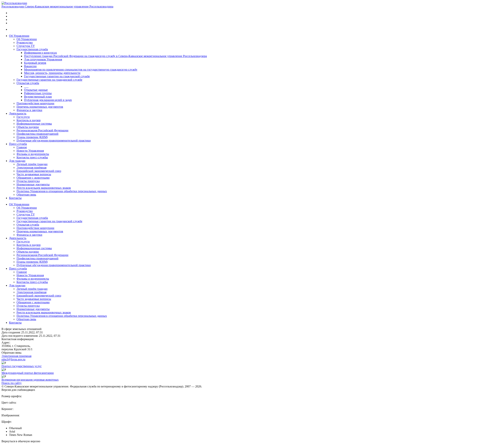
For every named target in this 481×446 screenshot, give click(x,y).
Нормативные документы (33, 184)
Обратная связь (26, 194)
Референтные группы (38, 93)
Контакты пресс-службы (32, 157)
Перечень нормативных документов (40, 106)
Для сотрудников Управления (43, 59)
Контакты (15, 198)
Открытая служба (28, 83)
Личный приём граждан (32, 164)
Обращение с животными (33, 177)
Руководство (25, 42)
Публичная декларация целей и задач (48, 100)
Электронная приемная (16, 356)
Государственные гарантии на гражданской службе (57, 76)
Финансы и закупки (29, 110)
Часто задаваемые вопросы (34, 174)
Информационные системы (34, 123)
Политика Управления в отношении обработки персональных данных (62, 191)
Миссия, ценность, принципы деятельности (52, 73)
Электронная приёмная (31, 167)
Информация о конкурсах (40, 52)
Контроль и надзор (29, 120)
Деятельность (17, 113)
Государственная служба (32, 49)
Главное (22, 147)
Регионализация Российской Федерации (42, 130)
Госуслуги (23, 116)
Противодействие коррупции (35, 103)
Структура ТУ (26, 45)
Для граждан (17, 160)
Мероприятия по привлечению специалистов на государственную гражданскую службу (80, 69)
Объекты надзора (28, 127)
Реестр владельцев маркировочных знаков (44, 187)
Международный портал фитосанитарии (28, 372)
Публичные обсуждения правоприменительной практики (54, 140)
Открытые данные (36, 89)
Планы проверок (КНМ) (32, 137)
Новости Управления (30, 150)
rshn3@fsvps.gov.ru (13, 359)
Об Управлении (19, 35)
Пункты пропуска (28, 181)
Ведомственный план (38, 96)
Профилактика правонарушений (37, 133)
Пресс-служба (18, 143)
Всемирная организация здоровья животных (30, 379)
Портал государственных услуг (22, 366)
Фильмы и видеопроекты (33, 154)
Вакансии (30, 66)
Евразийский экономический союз (39, 171)
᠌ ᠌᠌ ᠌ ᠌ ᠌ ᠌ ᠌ (26, 86)
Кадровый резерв (35, 62)
